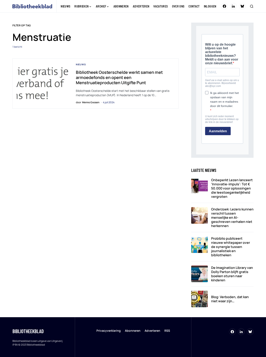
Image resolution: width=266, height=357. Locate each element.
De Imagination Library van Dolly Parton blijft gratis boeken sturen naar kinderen (232, 273)
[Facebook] (224, 6)
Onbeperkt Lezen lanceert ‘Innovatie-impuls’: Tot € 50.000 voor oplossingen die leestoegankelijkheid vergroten (232, 188)
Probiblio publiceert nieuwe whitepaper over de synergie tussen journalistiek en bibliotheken (230, 246)
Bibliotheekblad (28, 331)
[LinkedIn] (233, 6)
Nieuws (81, 64)
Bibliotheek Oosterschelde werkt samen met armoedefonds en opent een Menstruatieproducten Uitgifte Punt (119, 77)
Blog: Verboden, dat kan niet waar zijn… (230, 299)
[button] (252, 6)
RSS (167, 331)
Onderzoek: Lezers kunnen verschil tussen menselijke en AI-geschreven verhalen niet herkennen (232, 217)
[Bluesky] (242, 6)
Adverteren (152, 331)
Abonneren (132, 331)
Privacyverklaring (108, 331)
